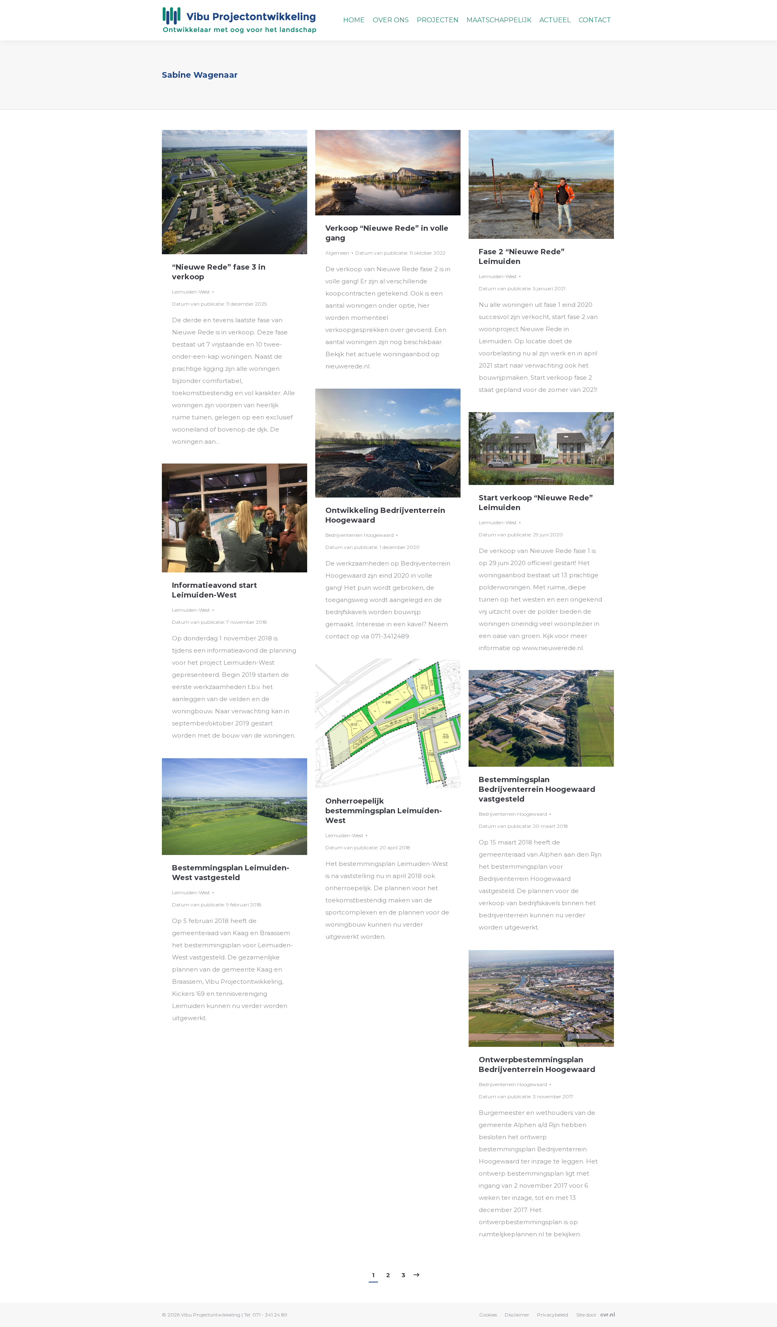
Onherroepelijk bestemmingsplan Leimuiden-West (383, 811)
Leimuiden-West (191, 292)
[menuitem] (354, 20)
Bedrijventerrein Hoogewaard (359, 535)
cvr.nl (607, 1315)
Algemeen (337, 253)
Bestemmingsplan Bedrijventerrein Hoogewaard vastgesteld (537, 789)
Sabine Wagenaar (200, 75)
